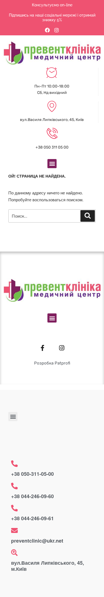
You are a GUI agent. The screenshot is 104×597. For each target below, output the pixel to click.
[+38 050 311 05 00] (52, 133)
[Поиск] (87, 216)
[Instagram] (56, 30)
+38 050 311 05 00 (52, 147)
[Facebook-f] (42, 348)
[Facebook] (47, 30)
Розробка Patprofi (52, 363)
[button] (52, 163)
